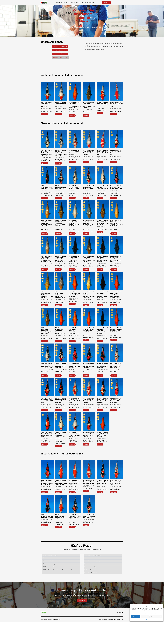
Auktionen (65, 2)
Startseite (58, 2)
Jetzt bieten (44, 114)
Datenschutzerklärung (145, 619)
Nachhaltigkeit (90, 2)
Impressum (151, 619)
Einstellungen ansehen (156, 616)
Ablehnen (145, 616)
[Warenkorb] (121, 2)
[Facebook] (117, 612)
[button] (161, 606)
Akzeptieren (135, 616)
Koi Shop (71, 2)
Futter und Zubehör (80, 2)
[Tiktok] (122, 612)
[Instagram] (120, 612)
